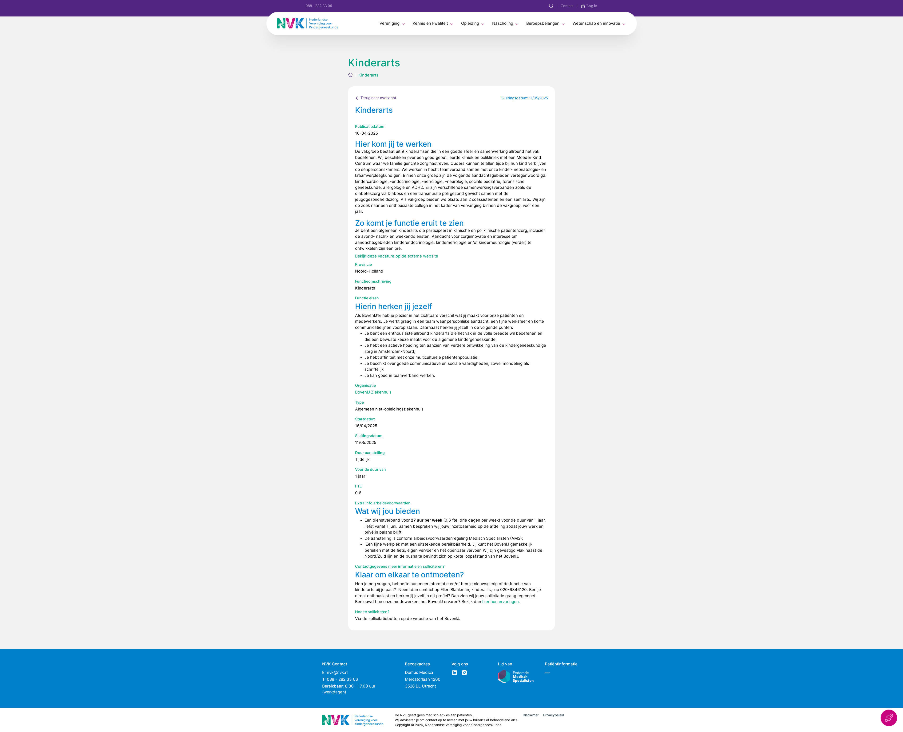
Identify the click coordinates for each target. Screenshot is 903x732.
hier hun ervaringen (500, 601)
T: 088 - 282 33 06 (340, 679)
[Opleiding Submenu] (482, 23)
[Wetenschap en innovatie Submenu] (624, 23)
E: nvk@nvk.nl (335, 672)
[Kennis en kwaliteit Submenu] (451, 23)
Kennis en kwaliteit (430, 23)
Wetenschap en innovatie (596, 23)
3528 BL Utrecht (420, 686)
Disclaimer (531, 715)
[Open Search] (551, 6)
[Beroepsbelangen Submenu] (563, 23)
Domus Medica (419, 672)
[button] (888, 717)
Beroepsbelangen (542, 23)
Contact (567, 6)
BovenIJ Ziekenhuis (373, 392)
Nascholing (502, 23)
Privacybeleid (553, 715)
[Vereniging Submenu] (403, 23)
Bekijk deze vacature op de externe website (396, 256)
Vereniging (390, 23)
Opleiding (470, 23)
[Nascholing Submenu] (517, 23)
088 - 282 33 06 (319, 6)
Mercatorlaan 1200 (422, 679)
